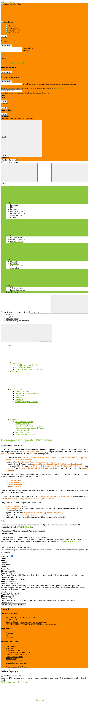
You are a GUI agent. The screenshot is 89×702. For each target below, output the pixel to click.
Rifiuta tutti (20, 531)
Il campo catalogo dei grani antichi (27, 393)
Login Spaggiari (60, 88)
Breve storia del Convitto (24, 422)
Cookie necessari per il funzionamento (15, 548)
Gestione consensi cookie (15, 661)
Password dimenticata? (9, 55)
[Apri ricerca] (69, 172)
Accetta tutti (36, 531)
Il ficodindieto (20, 395)
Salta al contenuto (7, 2)
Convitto (13, 420)
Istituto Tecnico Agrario (23, 367)
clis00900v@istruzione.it (29, 622)
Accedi (4, 36)
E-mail (25, 84)
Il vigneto (18, 398)
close (3, 183)
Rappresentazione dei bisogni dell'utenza (29, 428)
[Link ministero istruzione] (11, 4)
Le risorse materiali (22, 430)
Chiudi (4, 101)
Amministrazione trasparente (16, 663)
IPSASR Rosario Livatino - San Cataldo (29, 369)
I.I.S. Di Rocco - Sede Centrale (26, 365)
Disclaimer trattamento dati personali (14, 682)
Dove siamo (14, 371)
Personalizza (6, 531)
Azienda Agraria (12, 319)
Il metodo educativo (22, 432)
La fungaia (19, 400)
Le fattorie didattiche (22, 391)
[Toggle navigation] (19, 172)
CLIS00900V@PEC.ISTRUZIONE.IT (33, 624)
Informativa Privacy (13, 650)
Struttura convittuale (22, 424)
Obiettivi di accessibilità (14, 657)
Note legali (10, 648)
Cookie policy (11, 646)
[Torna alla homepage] (44, 162)
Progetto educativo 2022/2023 (26, 434)
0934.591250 (14, 620)
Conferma (12, 160)
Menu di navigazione (44, 341)
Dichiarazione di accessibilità (16, 655)
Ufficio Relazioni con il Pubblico (18, 652)
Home (8, 314)
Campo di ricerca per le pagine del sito (15, 312)
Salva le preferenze (18, 604)
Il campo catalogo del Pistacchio (26, 402)
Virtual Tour (15, 363)
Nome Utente (28, 48)
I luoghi (8, 317)
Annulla (4, 160)
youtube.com (6, 556)
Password (26, 50)
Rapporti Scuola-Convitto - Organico (28, 426)
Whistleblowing (11, 659)
